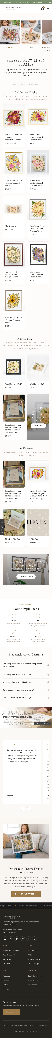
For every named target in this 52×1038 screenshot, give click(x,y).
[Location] (34, 938)
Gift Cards (6, 964)
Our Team (7, 980)
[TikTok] (28, 938)
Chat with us (2, 526)
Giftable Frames (19, 84)
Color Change (33, 964)
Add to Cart (38, 145)
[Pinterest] (17, 938)
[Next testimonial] (29, 809)
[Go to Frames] (22, 55)
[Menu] (48, 8)
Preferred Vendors (35, 980)
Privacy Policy (19, 1031)
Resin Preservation (10, 955)
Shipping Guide (34, 959)
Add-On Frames (33, 84)
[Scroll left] (17, 55)
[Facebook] (11, 938)
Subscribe (10, 1012)
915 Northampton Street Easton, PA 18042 (12, 931)
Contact (6, 989)
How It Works (33, 951)
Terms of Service (32, 1031)
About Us (6, 976)
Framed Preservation (11, 951)
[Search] (37, 8)
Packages (7, 959)
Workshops (32, 985)
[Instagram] (5, 938)
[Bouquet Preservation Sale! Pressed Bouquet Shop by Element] (26, 717)
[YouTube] (22, 938)
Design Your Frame (24, 894)
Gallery (5, 985)
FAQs (30, 955)
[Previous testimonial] (23, 809)
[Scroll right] (34, 55)
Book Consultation (35, 976)
